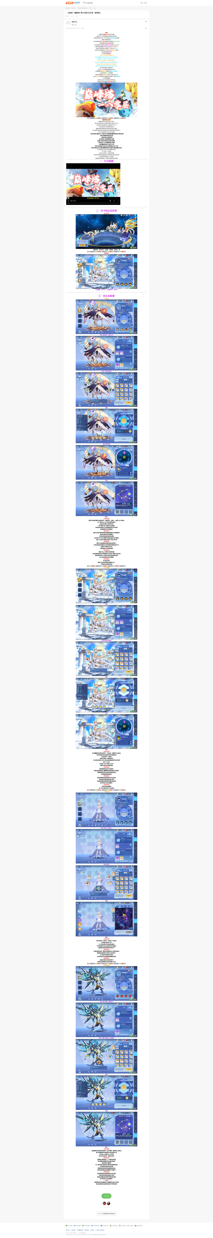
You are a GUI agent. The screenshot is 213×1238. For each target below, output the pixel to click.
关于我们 (68, 1230)
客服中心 (93, 1230)
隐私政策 (87, 1230)
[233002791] (104, 1203)
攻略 (91, 8)
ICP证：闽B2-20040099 (71, 1233)
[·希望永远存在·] (108, 1203)
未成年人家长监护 (100, 1230)
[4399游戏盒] (88, 3)
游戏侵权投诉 (80, 1230)
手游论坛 (73, 8)
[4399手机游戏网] (73, 3)
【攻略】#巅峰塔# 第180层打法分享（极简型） (84, 13)
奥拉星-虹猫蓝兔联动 (82, 8)
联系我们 (73, 1230)
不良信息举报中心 (83, 1233)
